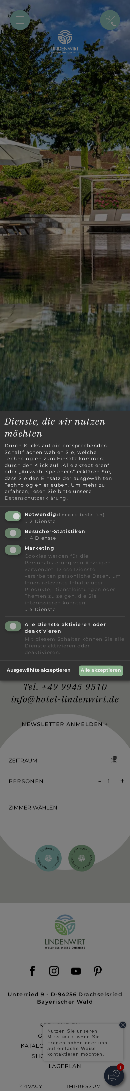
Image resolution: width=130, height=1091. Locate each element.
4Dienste (40, 538)
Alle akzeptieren (101, 670)
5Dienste (40, 609)
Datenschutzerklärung (36, 498)
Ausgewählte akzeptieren (39, 670)
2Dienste (40, 522)
